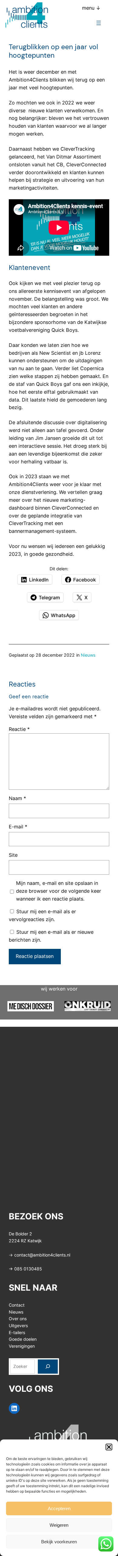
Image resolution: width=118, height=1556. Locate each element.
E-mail (18, 827)
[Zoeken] (48, 1366)
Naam (17, 798)
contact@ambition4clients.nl (42, 1254)
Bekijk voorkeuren (59, 1541)
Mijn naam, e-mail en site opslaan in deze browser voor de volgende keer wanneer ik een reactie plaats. (58, 891)
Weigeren (59, 1525)
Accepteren (59, 1508)
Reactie (19, 729)
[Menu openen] (98, 23)
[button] (109, 1447)
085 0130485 (28, 1268)
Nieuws (88, 655)
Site (13, 855)
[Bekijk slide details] (30, 1006)
